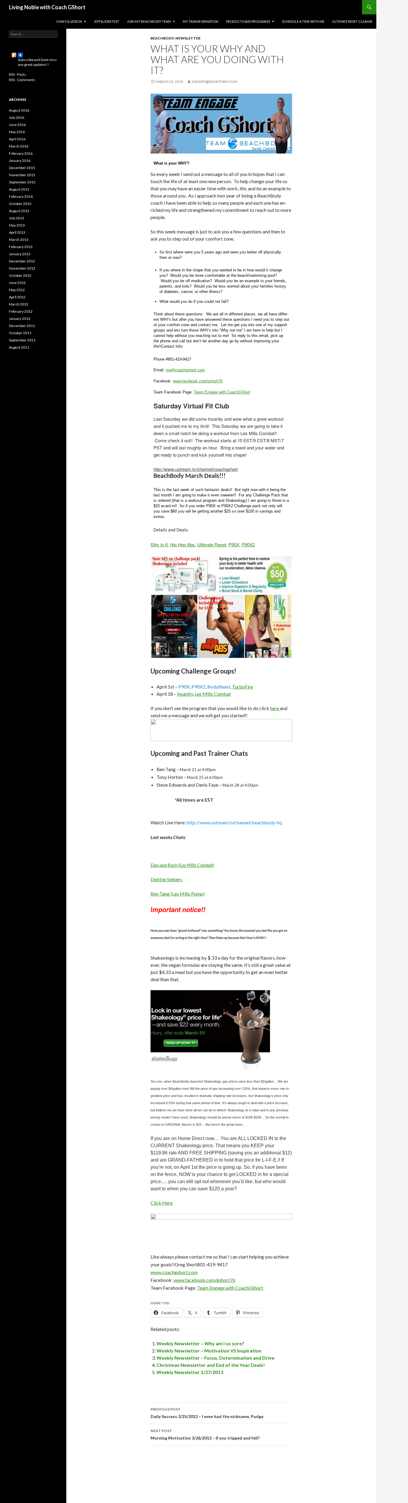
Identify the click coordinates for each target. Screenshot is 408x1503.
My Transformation (200, 21)
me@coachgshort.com (185, 370)
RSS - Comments (22, 79)
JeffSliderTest (106, 21)
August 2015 (19, 189)
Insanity (185, 694)
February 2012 (21, 311)
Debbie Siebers (166, 879)
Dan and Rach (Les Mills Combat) (182, 865)
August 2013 (19, 211)
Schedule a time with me (303, 21)
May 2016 (17, 132)
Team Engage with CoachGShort (222, 392)
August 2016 (19, 110)
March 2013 (18, 239)
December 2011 (22, 325)
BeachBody (162, 38)
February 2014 (21, 196)
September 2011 (22, 340)
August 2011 (19, 347)
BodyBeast (218, 686)
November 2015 (22, 175)
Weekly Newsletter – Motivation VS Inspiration (209, 1350)
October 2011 (20, 333)
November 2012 (22, 268)
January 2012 (19, 318)
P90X (233, 544)
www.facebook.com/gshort (195, 381)
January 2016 (19, 160)
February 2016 (21, 153)
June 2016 (17, 124)
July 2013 (16, 218)
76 (220, 381)
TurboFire (242, 686)
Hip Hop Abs (182, 544)
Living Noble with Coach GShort (47, 7)
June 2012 (17, 282)
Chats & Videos (69, 21)
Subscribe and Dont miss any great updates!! (33, 55)
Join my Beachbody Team (149, 21)
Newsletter (187, 38)
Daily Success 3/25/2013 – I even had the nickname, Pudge (207, 1413)
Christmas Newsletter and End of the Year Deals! (211, 1365)
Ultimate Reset (211, 544)
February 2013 (21, 246)
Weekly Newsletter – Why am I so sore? (200, 1343)
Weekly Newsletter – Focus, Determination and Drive (215, 1358)
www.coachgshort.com (174, 1272)
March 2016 (18, 146)
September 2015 (22, 182)
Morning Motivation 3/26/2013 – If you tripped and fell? (205, 1434)
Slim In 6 (159, 544)
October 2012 (20, 275)
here (275, 708)
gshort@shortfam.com (214, 81)
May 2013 (17, 225)
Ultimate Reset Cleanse (352, 21)
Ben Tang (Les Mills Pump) (178, 893)
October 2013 (20, 203)
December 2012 (22, 261)
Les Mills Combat (213, 694)
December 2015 (22, 167)
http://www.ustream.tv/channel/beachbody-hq (234, 822)
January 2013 (19, 254)
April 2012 (17, 297)
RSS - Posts (17, 74)
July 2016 (16, 117)
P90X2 (248, 544)
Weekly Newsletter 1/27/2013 (190, 1372)
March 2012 (18, 304)
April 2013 (17, 232)
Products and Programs (248, 21)
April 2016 (17, 139)
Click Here (162, 1203)
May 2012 (17, 290)
